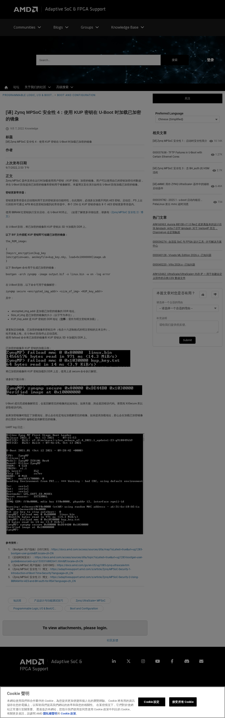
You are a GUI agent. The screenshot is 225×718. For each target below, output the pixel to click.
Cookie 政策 (68, 713)
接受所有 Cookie (182, 701)
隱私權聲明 (50, 713)
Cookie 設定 (151, 701)
